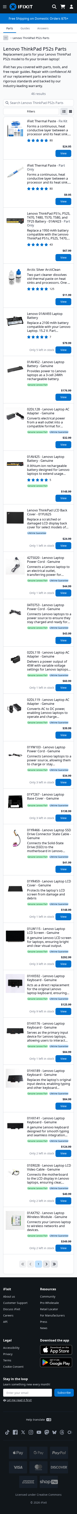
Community (47, 1296)
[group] (67, 111)
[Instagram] (31, 1432)
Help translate (35, 1419)
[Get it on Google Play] (56, 1362)
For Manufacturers (52, 1315)
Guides (25, 28)
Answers (43, 28)
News (43, 1328)
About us (9, 1296)
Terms (7, 1360)
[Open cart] (63, 7)
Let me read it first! (19, 1400)
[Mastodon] (46, 1432)
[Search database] (54, 7)
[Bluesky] (54, 1432)
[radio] (64, 111)
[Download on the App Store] (56, 1349)
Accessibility (11, 1348)
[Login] (71, 7)
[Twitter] (23, 1432)
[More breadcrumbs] (5, 37)
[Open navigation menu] (5, 7)
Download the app (54, 1340)
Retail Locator (49, 1309)
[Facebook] (15, 1432)
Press (43, 1322)
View (63, 153)
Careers (8, 1315)
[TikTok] (7, 1432)
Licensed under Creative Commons (38, 1494)
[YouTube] (39, 1432)
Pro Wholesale (49, 1303)
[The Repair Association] (70, 1432)
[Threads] (62, 1432)
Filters (31, 111)
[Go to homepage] (22, 6)
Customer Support (15, 1303)
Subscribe (64, 1392)
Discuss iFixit (11, 1309)
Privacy (7, 1354)
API (5, 1322)
